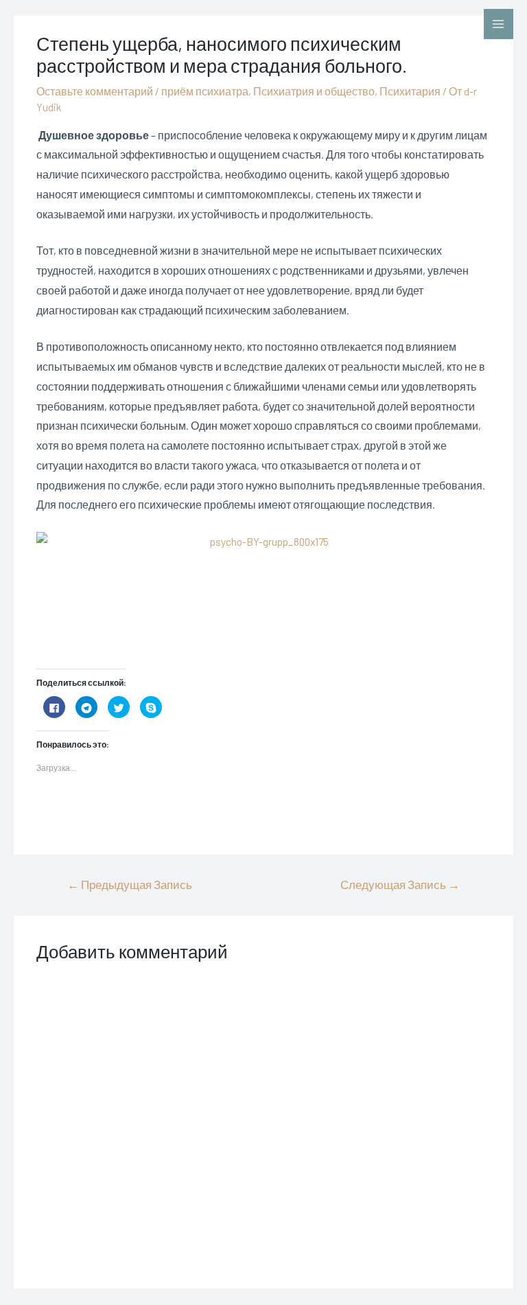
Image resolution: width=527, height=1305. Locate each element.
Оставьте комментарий (94, 90)
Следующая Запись (400, 884)
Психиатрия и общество (314, 90)
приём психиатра (204, 90)
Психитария (410, 90)
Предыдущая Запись (129, 884)
